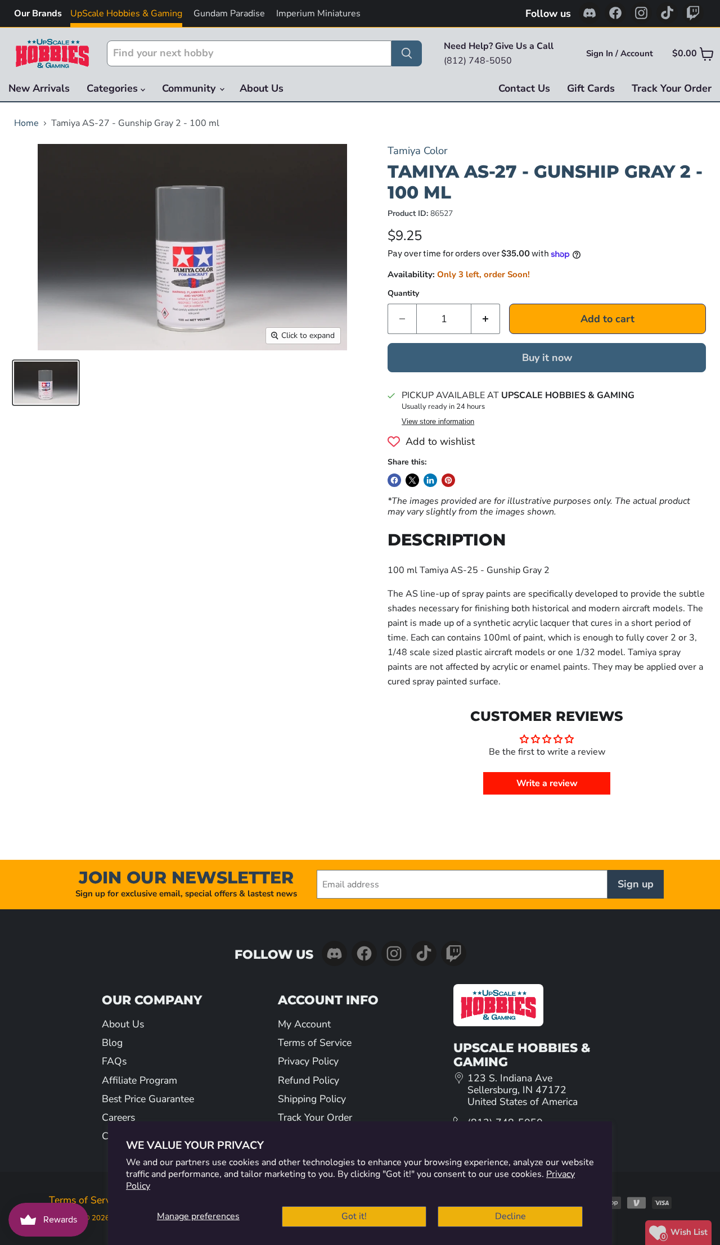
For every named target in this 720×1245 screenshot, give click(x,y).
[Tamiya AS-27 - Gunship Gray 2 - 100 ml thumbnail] (46, 382)
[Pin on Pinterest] (448, 480)
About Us (262, 88)
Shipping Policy (312, 1099)
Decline (510, 1216)
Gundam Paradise (229, 13)
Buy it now (547, 357)
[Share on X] (412, 480)
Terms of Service (315, 1042)
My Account (304, 1024)
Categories (114, 88)
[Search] (407, 53)
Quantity (403, 293)
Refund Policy (308, 1080)
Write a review (547, 783)
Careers (118, 1117)
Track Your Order (672, 88)
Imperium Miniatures (318, 13)
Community (190, 88)
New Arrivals (39, 88)
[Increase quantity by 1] (485, 319)
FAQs (114, 1061)
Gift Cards (591, 88)
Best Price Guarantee (148, 1099)
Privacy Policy (308, 1061)
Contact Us (524, 88)
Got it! (354, 1216)
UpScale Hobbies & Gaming (126, 13)
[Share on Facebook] (394, 480)
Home (26, 123)
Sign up (636, 884)
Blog (112, 1042)
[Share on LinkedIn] (430, 480)
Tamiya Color (418, 150)
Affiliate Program (139, 1080)
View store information (438, 422)
